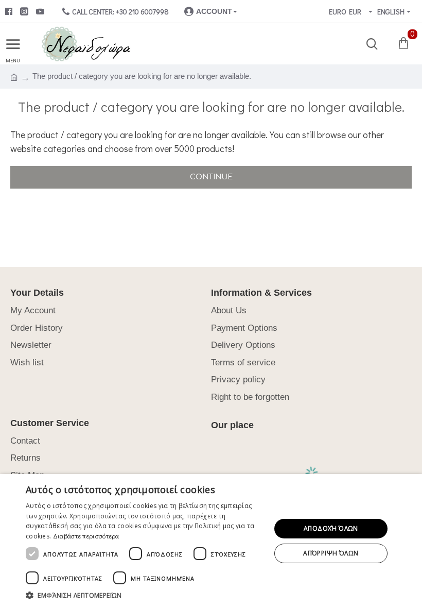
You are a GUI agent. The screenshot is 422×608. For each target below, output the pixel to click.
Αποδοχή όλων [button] (331, 528)
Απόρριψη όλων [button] (330, 553)
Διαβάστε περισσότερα (86, 536)
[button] (144, 595)
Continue (211, 177)
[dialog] (211, 541)
